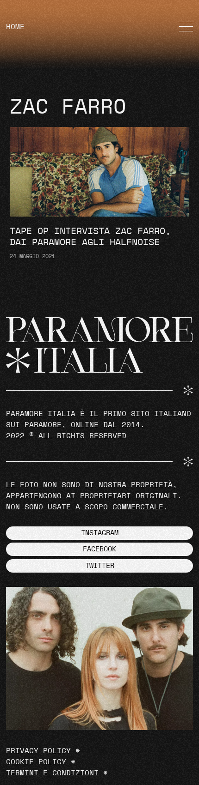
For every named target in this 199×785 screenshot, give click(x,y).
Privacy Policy (38, 751)
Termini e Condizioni (52, 773)
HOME (15, 26)
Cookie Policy (36, 762)
